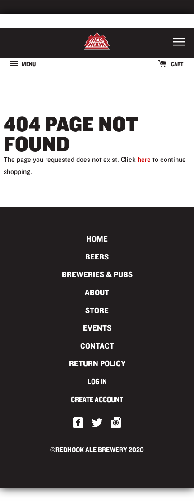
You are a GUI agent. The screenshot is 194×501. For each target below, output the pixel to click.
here (144, 159)
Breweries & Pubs (97, 274)
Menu (28, 63)
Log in (97, 381)
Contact (97, 345)
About (97, 292)
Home (97, 238)
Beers (97, 256)
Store (97, 310)
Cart (176, 63)
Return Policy (97, 363)
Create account (97, 399)
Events (97, 327)
